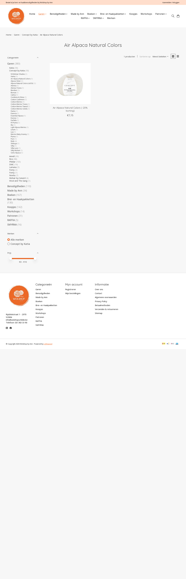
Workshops (146, 14)
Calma (13, 95)
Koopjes (133, 14)
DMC (11, 164)
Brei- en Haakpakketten (20, 199)
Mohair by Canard (17, 178)
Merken (111, 18)
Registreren (70, 289)
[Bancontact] (168, 344)
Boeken (11, 194)
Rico (11, 159)
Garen (16, 34)
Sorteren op (145, 56)
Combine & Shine (17, 97)
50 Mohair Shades (18, 74)
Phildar (12, 161)
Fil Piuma (14, 123)
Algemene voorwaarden (106, 297)
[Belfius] (172, 344)
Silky (12, 146)
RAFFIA (11, 220)
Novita (12, 175)
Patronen (12, 215)
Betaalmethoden (102, 305)
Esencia (14, 113)
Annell (12, 156)
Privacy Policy (101, 301)
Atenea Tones (16, 88)
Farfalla (13, 120)
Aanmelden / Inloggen (170, 2)
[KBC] (177, 344)
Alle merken (17, 239)
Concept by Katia (30, 34)
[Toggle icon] (173, 16)
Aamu (13, 76)
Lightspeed (48, 344)
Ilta (12, 125)
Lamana (12, 167)
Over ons (99, 289)
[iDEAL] (163, 344)
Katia (11, 67)
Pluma (13, 136)
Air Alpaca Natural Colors (20, 79)
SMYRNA (12, 224)
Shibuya (14, 143)
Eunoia (13, 118)
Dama (13, 111)
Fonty (11, 169)
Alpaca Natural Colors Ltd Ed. (22, 83)
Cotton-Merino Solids (19, 109)
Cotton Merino (16, 102)
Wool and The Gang (18, 180)
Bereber (14, 90)
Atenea (13, 86)
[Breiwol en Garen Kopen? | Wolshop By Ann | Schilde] (16, 16)
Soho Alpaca (16, 153)
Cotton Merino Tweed (19, 106)
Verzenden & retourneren (106, 309)
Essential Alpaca (17, 116)
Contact (98, 293)
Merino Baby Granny (19, 134)
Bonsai (13, 92)
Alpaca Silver (16, 81)
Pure (12, 139)
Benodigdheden (16, 186)
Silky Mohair (15, 150)
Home (32, 14)
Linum (13, 129)
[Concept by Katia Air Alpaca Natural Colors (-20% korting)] (70, 83)
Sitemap (98, 313)
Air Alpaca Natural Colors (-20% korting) (70, 109)
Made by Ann (77, 14)
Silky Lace (14, 148)
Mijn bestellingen (72, 293)
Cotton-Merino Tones (19, 104)
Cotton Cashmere (17, 99)
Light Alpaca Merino (18, 127)
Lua (12, 132)
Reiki (12, 141)
